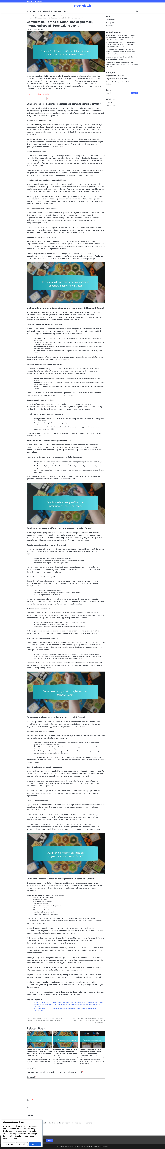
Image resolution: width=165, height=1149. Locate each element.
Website (30, 1115)
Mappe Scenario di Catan (115, 76)
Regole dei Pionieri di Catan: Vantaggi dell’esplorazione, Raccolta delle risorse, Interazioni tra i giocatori (68, 1002)
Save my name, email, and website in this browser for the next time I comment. (60, 1123)
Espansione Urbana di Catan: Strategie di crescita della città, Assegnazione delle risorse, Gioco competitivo (120, 44)
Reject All (22, 1144)
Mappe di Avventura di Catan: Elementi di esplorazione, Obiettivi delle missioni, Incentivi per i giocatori (122, 64)
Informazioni (47, 11)
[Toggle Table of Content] (47, 98)
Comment (31, 1077)
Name (30, 1100)
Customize (9, 1144)
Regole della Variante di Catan (117, 79)
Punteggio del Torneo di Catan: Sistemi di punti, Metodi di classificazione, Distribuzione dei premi (65, 1052)
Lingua (66, 11)
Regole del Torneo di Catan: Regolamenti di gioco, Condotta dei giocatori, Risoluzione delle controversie (39, 1052)
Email (29, 1107)
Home (29, 11)
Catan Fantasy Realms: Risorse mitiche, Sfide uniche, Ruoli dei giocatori (121, 58)
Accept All (34, 1144)
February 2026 (111, 105)
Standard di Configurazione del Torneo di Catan (42, 1014)
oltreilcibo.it (82, 5)
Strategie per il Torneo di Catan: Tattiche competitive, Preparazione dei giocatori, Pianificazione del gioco (120, 37)
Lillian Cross (41, 29)
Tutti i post (58, 11)
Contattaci (37, 11)
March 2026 (110, 102)
